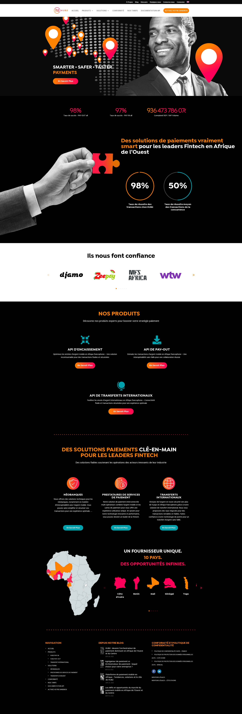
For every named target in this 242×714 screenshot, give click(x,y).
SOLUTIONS (102, 11)
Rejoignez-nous (155, 2)
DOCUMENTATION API (150, 11)
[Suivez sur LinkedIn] (159, 671)
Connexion (181, 2)
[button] (193, 275)
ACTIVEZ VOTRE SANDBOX (176, 10)
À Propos (129, 2)
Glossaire (144, 2)
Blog (136, 2)
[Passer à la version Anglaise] (188, 2)
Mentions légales (158, 677)
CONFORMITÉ (118, 11)
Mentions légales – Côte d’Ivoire (164, 680)
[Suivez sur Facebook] (154, 671)
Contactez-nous (169, 2)
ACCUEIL (75, 11)
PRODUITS (86, 11)
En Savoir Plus (65, 81)
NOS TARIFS (132, 11)
